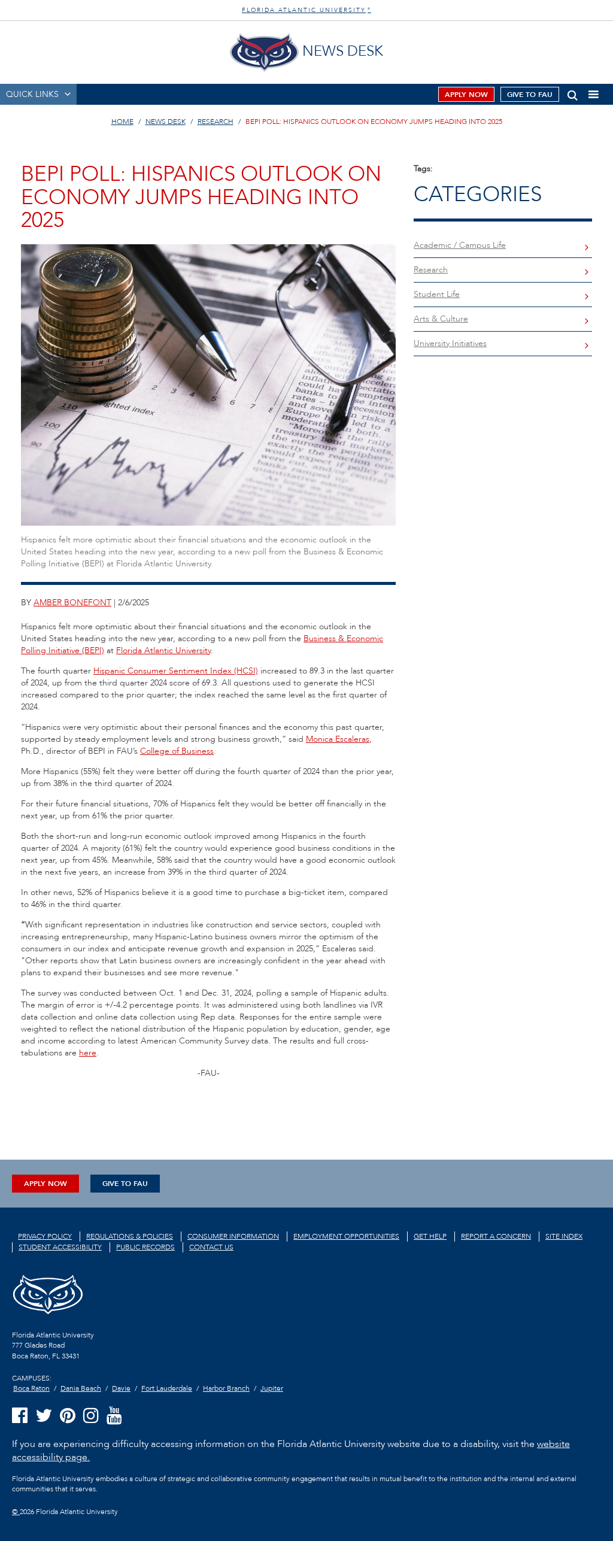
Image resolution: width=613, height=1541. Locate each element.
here (87, 1052)
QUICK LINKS (32, 94)
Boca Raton (31, 1388)
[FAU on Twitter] (43, 1416)
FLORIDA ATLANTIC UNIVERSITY (306, 10)
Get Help (430, 1236)
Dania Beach (80, 1388)
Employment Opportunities (346, 1236)
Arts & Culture (441, 318)
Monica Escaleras (337, 739)
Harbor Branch (226, 1388)
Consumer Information (233, 1236)
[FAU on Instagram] (91, 1416)
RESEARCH (215, 121)
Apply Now (466, 94)
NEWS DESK (165, 121)
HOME (122, 121)
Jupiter (271, 1388)
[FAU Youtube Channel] (114, 1416)
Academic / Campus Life (460, 245)
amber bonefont (72, 602)
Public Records (145, 1247)
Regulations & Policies (129, 1236)
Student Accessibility (60, 1247)
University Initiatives (450, 343)
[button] (572, 93)
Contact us (211, 1247)
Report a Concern (496, 1236)
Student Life (437, 294)
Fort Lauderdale (166, 1388)
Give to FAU (530, 94)
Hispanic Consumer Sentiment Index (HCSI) (175, 671)
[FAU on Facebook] (20, 1416)
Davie (121, 1388)
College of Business (177, 751)
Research (431, 269)
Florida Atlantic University (163, 650)
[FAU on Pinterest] (67, 1416)
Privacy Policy (45, 1236)
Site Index (563, 1236)
